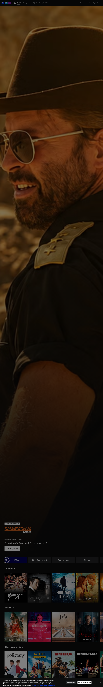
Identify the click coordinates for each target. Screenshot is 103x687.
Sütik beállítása (71, 682)
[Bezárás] (100, 682)
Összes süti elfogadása (84, 682)
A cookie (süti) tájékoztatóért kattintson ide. (43, 685)
